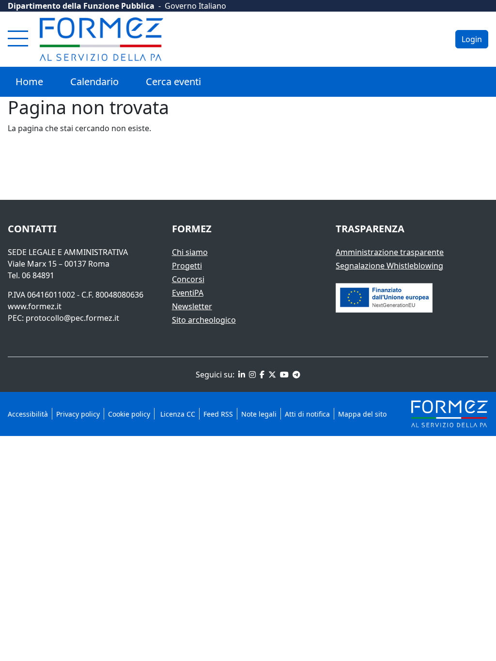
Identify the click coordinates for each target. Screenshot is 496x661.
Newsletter (192, 306)
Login (472, 39)
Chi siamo (190, 252)
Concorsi (188, 279)
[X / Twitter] (271, 374)
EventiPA (187, 292)
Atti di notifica (307, 414)
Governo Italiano (195, 5)
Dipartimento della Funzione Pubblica (81, 5)
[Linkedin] (240, 374)
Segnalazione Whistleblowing (389, 265)
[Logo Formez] (101, 39)
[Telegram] (295, 374)
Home (29, 81)
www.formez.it (35, 306)
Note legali (259, 414)
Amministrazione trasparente (390, 252)
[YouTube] (283, 374)
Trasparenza (370, 228)
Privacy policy (78, 414)
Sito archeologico (204, 320)
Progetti (187, 265)
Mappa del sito (362, 414)
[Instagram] (251, 374)
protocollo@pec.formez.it (72, 318)
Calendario (94, 81)
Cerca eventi (173, 81)
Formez (192, 228)
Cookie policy (129, 414)
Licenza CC (176, 414)
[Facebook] (261, 374)
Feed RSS (218, 414)
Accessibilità (28, 414)
